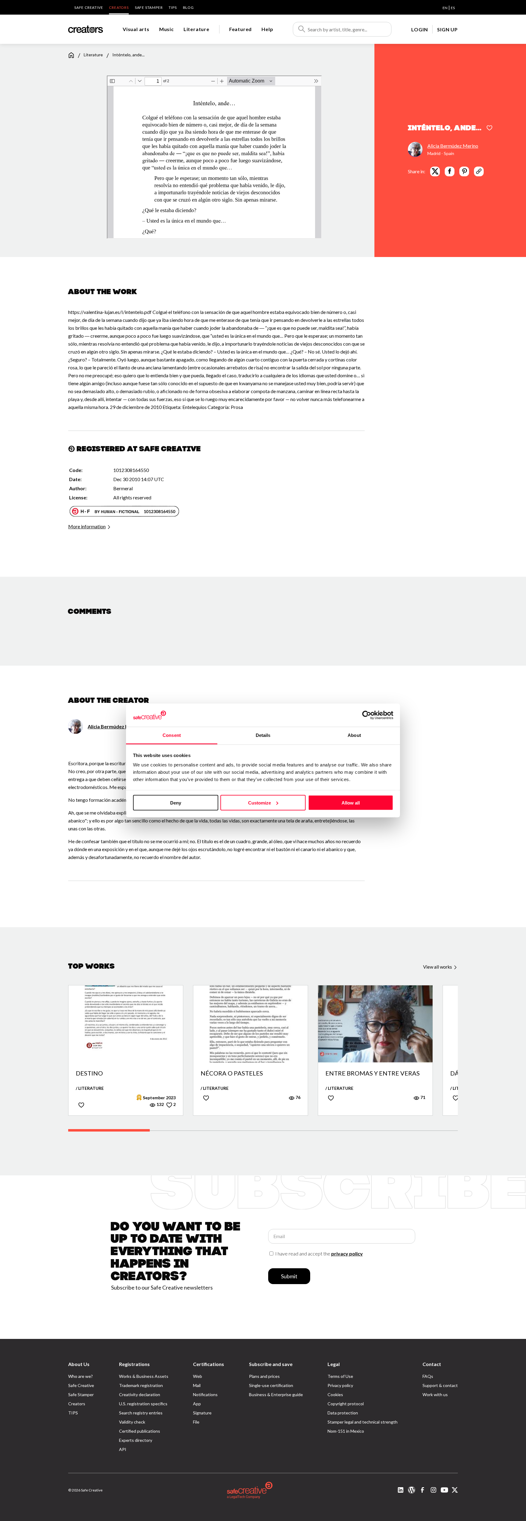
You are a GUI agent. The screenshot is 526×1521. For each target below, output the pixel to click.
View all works (438, 967)
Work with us (435, 1394)
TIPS (173, 7)
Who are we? (80, 1376)
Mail (197, 1385)
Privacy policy (340, 1385)
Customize (259, 802)
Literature (196, 29)
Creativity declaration (139, 1394)
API (122, 1449)
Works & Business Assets (143, 1376)
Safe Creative (88, 7)
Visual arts (136, 29)
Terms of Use (340, 1376)
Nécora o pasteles (232, 1073)
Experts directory (135, 1440)
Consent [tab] (172, 735)
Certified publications (139, 1431)
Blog (188, 7)
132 (160, 1104)
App (197, 1403)
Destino (89, 1073)
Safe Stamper (149, 7)
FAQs (428, 1376)
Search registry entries (141, 1412)
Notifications (205, 1394)
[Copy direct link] (479, 171)
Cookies (335, 1394)
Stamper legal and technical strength (363, 1421)
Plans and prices (264, 1376)
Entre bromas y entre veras (372, 1073)
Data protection (343, 1412)
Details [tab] (263, 735)
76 (297, 1097)
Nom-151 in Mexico (346, 1431)
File (196, 1421)
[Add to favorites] (489, 128)
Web (197, 1376)
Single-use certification (271, 1385)
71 (422, 1097)
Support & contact (440, 1385)
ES (453, 7)
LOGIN (419, 29)
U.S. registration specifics (143, 1403)
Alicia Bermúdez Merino (452, 145)
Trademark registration (141, 1385)
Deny (175, 802)
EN (445, 7)
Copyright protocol (346, 1403)
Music (166, 29)
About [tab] (354, 735)
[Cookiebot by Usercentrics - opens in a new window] (366, 715)
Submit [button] (289, 1276)
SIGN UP (447, 29)
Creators (118, 7)
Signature (202, 1412)
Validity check (132, 1421)
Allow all (351, 802)
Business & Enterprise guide (276, 1394)
